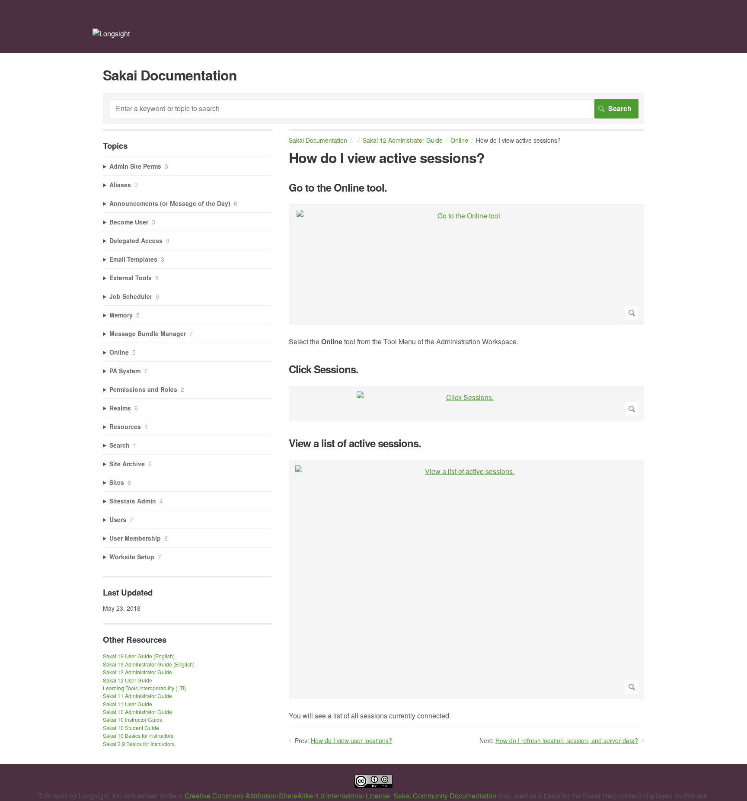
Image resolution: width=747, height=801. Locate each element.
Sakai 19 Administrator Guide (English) (149, 664)
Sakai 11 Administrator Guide (137, 695)
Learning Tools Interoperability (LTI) (144, 688)
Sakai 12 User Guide (127, 680)
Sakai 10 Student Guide (131, 727)
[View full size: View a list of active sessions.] (466, 579)
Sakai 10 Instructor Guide (133, 719)
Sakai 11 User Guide (127, 704)
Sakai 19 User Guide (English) (139, 656)
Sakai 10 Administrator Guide (137, 711)
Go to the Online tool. (338, 187)
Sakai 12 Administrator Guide (403, 140)
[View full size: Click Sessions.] (466, 403)
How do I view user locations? (351, 740)
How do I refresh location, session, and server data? (566, 740)
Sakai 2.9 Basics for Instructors (139, 743)
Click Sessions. (323, 369)
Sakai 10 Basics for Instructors (138, 735)
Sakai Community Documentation (444, 796)
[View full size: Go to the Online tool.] (466, 265)
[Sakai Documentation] (111, 33)
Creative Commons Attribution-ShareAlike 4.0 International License (287, 796)
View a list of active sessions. (355, 443)
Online (459, 140)
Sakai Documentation (318, 140)
